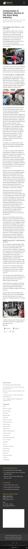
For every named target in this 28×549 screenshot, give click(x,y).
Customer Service (7, 433)
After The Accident (7, 408)
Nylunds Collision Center (9, 20)
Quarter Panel (6, 450)
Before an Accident (7, 419)
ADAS (4, 406)
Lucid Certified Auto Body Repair (11, 489)
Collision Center (9, 21)
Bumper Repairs (6, 424)
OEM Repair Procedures (8, 446)
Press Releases (6, 448)
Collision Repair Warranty (8, 431)
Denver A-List (6, 435)
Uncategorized (6, 459)
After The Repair (6, 411)
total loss (5, 457)
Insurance (5, 444)
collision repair (6, 428)
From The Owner (18, 21)
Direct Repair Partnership (8, 437)
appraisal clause (6, 415)
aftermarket (5, 413)
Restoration (5, 453)
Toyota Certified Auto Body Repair (12, 487)
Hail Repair (5, 442)
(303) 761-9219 (9, 499)
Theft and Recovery (7, 455)
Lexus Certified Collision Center (11, 485)
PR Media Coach (13, 545)
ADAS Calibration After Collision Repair (12, 385)
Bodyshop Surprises (7, 422)
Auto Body (5, 417)
